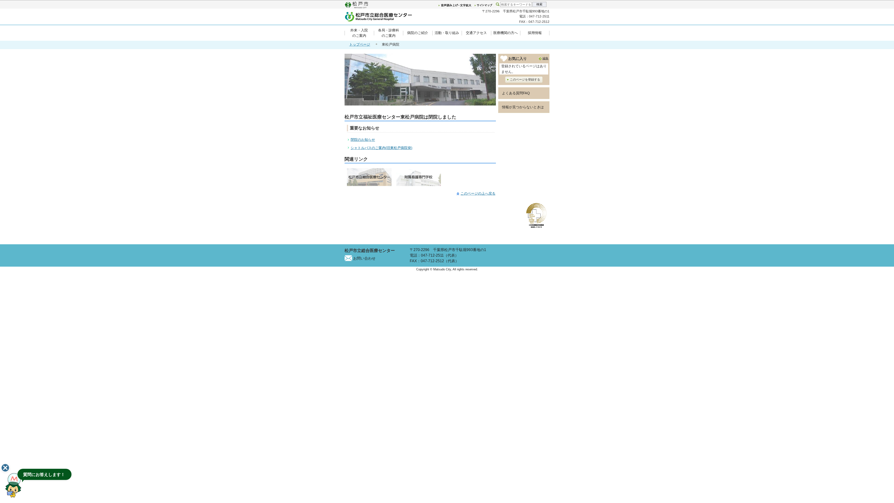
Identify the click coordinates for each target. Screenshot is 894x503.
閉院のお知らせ (363, 140)
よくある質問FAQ (516, 93)
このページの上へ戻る (478, 193)
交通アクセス (476, 33)
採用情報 (535, 33)
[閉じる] (5, 468)
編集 (545, 58)
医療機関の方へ (505, 33)
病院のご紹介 (417, 33)
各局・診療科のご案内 (388, 32)
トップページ (359, 44)
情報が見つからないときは (523, 107)
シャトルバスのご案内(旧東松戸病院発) (381, 148)
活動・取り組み (447, 33)
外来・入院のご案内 (359, 32)
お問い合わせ (364, 258)
